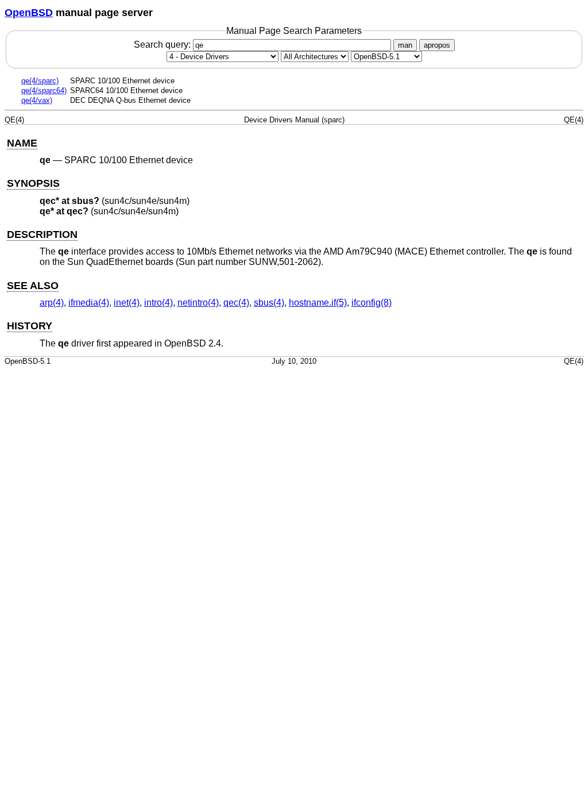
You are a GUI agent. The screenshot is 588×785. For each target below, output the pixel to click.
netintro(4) (198, 302)
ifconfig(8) (371, 302)
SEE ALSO (33, 285)
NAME (22, 143)
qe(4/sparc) (40, 80)
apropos (437, 45)
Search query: (163, 44)
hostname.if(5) (318, 302)
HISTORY (29, 326)
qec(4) (236, 302)
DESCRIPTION (42, 234)
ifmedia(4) (88, 302)
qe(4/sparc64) (44, 90)
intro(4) (158, 302)
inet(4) (127, 302)
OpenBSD (29, 12)
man (405, 45)
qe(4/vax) (36, 100)
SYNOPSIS (33, 183)
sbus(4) (269, 302)
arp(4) (52, 302)
